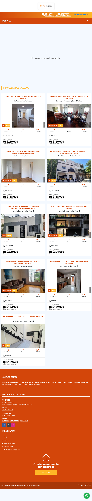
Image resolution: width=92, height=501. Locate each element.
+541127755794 (50, 14)
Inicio (6, 437)
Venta (6, 440)
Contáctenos (8, 447)
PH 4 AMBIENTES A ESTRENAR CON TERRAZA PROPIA (23, 97)
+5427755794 (65, 14)
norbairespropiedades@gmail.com (15, 421)
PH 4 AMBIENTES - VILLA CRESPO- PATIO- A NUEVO (23, 317)
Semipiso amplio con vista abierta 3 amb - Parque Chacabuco (69, 97)
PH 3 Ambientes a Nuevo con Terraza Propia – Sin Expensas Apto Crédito (69, 152)
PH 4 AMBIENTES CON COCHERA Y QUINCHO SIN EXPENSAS (69, 263)
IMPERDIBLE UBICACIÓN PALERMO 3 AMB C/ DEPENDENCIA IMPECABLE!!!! (23, 152)
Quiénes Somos (9, 443)
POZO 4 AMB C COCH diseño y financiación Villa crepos (69, 208)
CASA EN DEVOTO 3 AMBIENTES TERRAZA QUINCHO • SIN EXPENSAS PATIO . (23, 208)
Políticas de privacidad (12, 450)
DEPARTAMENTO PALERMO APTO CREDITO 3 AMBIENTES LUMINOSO (23, 263)
